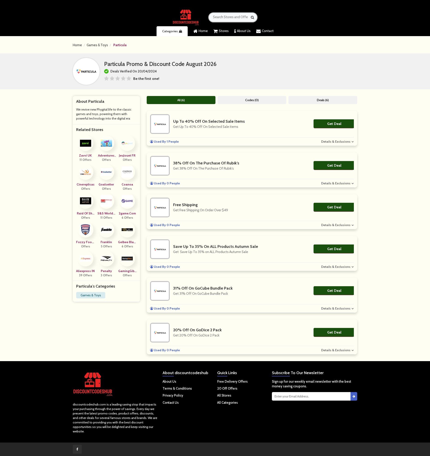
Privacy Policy (173, 395)
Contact (268, 31)
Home (203, 31)
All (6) (181, 100)
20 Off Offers (227, 388)
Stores (224, 31)
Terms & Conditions (177, 388)
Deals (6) (323, 100)
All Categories (227, 403)
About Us (244, 31)
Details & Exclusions (335, 142)
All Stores (224, 395)
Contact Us (171, 403)
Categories (170, 31)
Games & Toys (97, 45)
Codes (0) (252, 100)
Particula (120, 45)
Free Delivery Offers (232, 382)
